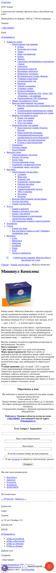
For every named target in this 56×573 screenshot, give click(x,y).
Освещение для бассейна (29, 182)
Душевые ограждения (27, 78)
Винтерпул (12, 477)
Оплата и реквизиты (21, 253)
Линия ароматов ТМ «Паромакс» (32, 98)
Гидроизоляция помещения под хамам (35, 110)
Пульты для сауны (20, 157)
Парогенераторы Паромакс (30, 132)
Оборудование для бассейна (25, 172)
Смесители (22, 66)
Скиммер (21, 174)
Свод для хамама (25, 120)
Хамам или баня (19, 228)
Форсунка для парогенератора (31, 140)
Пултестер (11, 482)
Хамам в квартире (20, 209)
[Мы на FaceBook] (15, 539)
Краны (20, 56)
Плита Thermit (18, 150)
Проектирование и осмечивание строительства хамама (27, 217)
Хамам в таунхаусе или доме (25, 211)
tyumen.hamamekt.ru (10, 564)
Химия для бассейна (21, 204)
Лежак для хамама (25, 118)
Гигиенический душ (26, 81)
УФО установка (24, 191)
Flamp (14, 248)
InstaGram (16, 243)
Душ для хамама (24, 123)
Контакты (11, 236)
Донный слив (23, 179)
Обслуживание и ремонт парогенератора (31, 221)
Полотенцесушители (27, 69)
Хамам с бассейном (21, 214)
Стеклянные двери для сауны (25, 167)
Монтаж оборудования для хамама (28, 103)
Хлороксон (12, 485)
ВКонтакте (17, 241)
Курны (20, 47)
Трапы (20, 51)
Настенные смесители (27, 71)
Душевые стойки (25, 88)
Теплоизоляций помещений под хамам (35, 113)
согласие (16, 459)
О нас (14, 238)
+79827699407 (7, 28)
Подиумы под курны (27, 49)
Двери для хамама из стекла (25, 101)
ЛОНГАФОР (12, 487)
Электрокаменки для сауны (24, 155)
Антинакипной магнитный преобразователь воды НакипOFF (33, 136)
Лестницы (22, 194)
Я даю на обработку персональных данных (29, 459)
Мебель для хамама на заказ (25, 115)
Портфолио (12, 223)
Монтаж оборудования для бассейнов (29, 199)
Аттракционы (23, 186)
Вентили (21, 83)
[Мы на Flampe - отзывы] (15, 546)
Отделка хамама (19, 147)
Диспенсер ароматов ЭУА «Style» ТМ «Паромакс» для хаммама (34, 94)
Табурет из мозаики (26, 86)
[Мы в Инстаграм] (15, 541)
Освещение (17, 145)
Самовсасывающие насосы (29, 189)
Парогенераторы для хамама (25, 125)
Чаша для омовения (26, 54)
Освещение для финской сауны (26, 164)
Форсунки (22, 177)
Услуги (10, 206)
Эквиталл (11, 480)
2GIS (14, 250)
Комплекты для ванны (27, 74)
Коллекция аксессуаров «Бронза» (32, 76)
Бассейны (11, 169)
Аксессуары (17, 159)
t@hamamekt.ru (8, 37)
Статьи (10, 226)
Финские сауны (14, 152)
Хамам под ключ (14, 42)
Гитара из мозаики (26, 91)
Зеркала (21, 59)
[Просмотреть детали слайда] (31, 260)
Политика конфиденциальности (18, 565)
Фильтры (21, 196)
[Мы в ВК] (15, 543)
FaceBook (16, 245)
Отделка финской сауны (23, 162)
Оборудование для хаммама (25, 44)
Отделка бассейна (20, 201)
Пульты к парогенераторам (29, 142)
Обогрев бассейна (25, 184)
